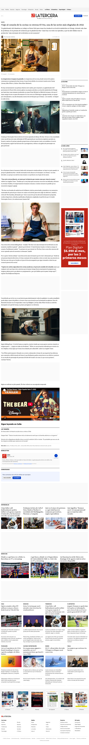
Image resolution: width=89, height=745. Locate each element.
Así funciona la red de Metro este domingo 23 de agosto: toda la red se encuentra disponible (73, 559)
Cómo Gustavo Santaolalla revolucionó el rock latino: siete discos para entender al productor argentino (71, 174)
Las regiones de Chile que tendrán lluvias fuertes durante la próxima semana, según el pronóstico (54, 638)
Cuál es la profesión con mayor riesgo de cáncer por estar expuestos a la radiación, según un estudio (55, 631)
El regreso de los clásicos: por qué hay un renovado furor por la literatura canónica (71, 156)
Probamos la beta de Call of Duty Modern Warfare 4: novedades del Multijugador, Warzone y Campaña (33, 511)
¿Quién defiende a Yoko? (68, 160)
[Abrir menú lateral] (2, 16)
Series (8, 445)
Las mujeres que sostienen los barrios (77, 649)
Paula (69, 646)
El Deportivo (31, 9)
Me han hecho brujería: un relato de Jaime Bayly (32, 679)
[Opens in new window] (37, 707)
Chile (2, 604)
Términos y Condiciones (18, 463)
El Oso (15, 445)
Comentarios (11, 74)
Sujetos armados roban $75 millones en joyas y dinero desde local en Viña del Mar (74, 99)
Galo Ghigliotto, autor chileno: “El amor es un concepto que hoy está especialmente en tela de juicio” (71, 168)
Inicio (2, 9)
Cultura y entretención (30, 646)
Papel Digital (62, 9)
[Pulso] (22, 707)
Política (7, 9)
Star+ (19, 445)
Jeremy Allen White (25, 445)
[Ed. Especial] (52, 707)
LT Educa (69, 9)
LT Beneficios (54, 9)
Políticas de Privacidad (28, 463)
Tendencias (48, 604)
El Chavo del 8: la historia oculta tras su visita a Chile (16, 431)
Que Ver (49, 445)
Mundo (36, 9)
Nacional (12, 9)
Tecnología (24, 9)
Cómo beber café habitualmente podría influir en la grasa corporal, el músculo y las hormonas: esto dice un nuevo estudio (11, 512)
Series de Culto (43, 445)
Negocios (18, 9)
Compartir (4, 74)
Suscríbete (17, 477)
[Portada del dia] (74, 236)
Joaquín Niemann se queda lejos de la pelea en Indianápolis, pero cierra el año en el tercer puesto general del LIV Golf (77, 609)
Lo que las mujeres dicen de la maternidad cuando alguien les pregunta (75, 671)
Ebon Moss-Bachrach (35, 445)
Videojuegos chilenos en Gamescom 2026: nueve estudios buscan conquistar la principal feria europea (10, 680)
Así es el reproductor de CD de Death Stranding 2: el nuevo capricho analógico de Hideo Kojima (74, 105)
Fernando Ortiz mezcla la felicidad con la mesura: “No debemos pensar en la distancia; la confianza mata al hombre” (77, 639)
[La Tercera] (7, 707)
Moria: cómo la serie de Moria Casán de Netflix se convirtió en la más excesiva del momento (71, 181)
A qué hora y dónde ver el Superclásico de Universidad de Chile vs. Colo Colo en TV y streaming (44, 559)
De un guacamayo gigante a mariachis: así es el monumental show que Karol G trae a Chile (70, 150)
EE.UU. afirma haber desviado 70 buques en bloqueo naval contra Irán (73, 86)
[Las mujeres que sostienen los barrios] (77, 661)
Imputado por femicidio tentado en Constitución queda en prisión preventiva (74, 111)
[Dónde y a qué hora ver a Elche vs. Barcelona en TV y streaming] (15, 570)
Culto (2, 22)
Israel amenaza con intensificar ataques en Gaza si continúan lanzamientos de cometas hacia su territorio (75, 93)
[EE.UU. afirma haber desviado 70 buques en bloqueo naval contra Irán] (55, 661)
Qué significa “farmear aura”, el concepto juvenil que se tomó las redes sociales (76, 511)
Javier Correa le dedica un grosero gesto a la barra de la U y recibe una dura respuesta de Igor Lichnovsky (76, 631)
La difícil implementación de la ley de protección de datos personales (33, 630)
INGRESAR (85, 15)
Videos (41, 9)
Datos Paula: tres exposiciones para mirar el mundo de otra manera (76, 679)
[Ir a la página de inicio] (44, 16)
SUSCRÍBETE (74, 263)
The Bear (12, 445)
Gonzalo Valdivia (10, 37)
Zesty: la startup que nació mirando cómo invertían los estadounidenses (32, 608)
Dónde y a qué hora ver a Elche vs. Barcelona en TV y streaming (13, 558)
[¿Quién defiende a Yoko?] (84, 162)
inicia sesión (7, 477)
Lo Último (47, 9)
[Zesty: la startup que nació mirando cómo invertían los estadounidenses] (33, 621)
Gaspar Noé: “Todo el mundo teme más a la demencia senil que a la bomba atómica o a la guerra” (29, 435)
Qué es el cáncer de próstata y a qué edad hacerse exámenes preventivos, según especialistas (55, 511)
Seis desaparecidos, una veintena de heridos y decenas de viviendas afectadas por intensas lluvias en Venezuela (54, 681)
